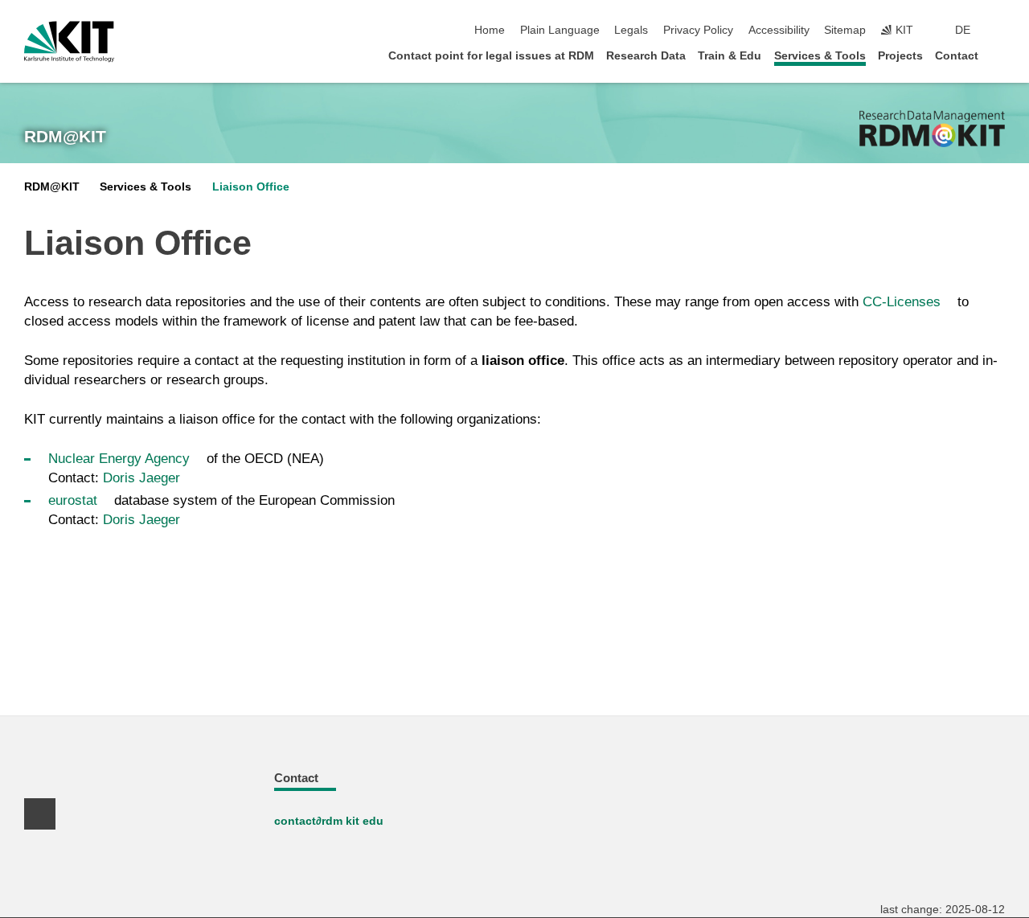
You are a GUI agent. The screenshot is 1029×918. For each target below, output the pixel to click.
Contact (956, 56)
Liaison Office (250, 187)
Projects (900, 56)
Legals (631, 30)
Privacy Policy (698, 30)
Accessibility (779, 30)
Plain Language (560, 30)
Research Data (646, 56)
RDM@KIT (65, 136)
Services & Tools (820, 56)
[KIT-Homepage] (69, 42)
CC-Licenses (902, 301)
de (962, 30)
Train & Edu (729, 56)
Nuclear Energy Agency (119, 458)
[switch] (1000, 30)
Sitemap (845, 30)
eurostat (72, 500)
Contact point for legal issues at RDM (491, 56)
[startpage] (1000, 55)
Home (489, 30)
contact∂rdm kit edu (328, 821)
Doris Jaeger (141, 478)
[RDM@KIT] (932, 128)
